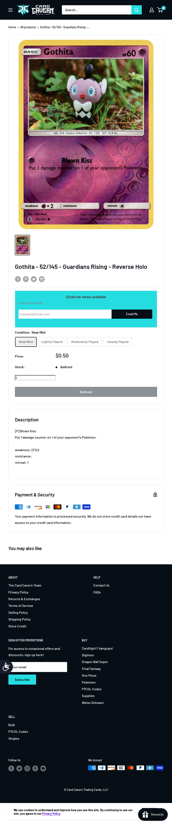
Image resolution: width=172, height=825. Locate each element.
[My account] (152, 10)
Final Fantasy (91, 669)
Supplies (88, 696)
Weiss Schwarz (93, 703)
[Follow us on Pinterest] (35, 768)
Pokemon (89, 682)
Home (12, 27)
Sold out (86, 392)
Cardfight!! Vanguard (97, 648)
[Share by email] (42, 279)
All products (28, 27)
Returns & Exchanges (24, 599)
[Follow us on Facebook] (11, 768)
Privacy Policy (18, 592)
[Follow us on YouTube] (43, 768)
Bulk (11, 725)
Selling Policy (18, 612)
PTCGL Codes (92, 689)
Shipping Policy (19, 619)
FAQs (97, 592)
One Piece (89, 675)
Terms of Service (20, 605)
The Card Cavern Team (24, 585)
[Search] (136, 9)
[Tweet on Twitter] (34, 279)
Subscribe (22, 679)
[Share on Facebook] (18, 279)
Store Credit (17, 626)
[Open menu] (10, 10)
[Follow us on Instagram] (27, 768)
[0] (160, 9)
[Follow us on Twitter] (19, 768)
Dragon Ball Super (95, 662)
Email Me (132, 314)
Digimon (88, 655)
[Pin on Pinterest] (26, 279)
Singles (13, 738)
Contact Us (101, 585)
